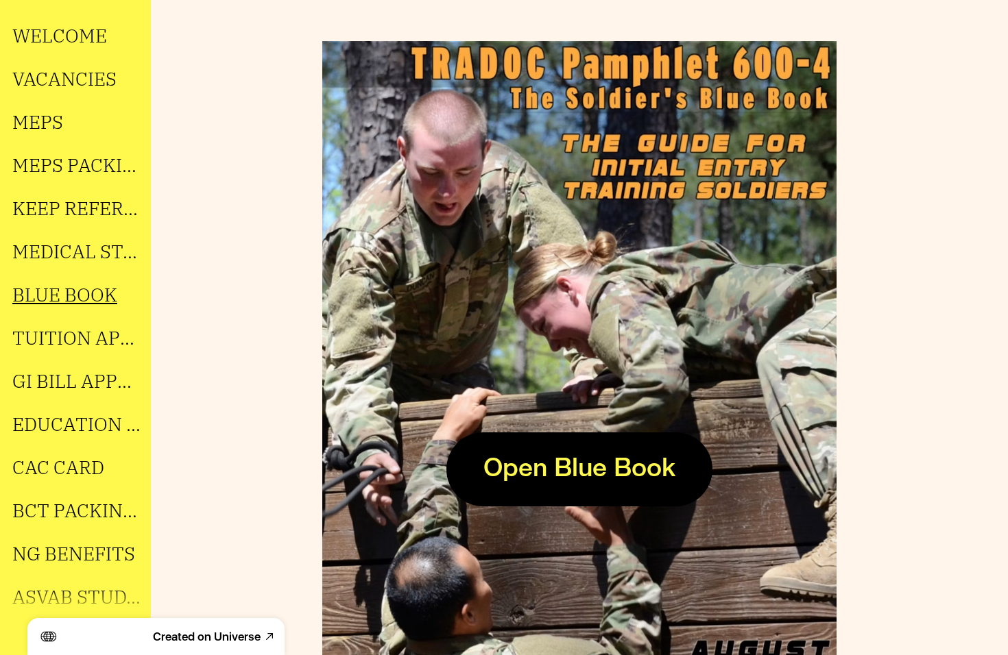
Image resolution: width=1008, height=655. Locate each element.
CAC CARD (58, 467)
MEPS (37, 122)
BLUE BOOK (64, 294)
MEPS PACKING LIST (76, 165)
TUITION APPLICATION (76, 337)
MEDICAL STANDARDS (76, 251)
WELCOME (59, 35)
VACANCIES (64, 78)
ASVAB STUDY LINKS (76, 596)
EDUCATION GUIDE (76, 424)
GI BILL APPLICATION (76, 381)
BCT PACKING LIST (76, 510)
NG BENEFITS (73, 553)
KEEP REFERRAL (76, 208)
